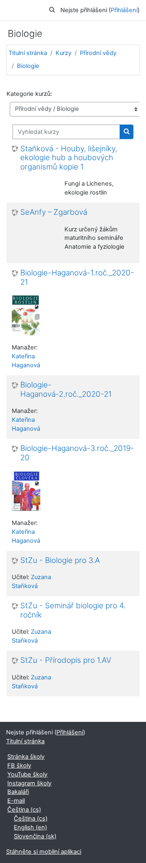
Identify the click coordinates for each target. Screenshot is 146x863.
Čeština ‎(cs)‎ (24, 809)
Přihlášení (124, 10)
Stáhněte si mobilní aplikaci (43, 851)
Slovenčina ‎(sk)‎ (35, 836)
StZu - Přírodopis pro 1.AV (65, 660)
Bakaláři (18, 791)
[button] (52, 10)
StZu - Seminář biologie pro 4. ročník (73, 610)
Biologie (28, 66)
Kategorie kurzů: (29, 93)
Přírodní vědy (98, 53)
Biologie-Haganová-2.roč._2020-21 (66, 390)
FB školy (19, 765)
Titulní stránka (28, 53)
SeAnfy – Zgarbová (53, 212)
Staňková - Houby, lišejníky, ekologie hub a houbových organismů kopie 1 (68, 157)
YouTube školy (27, 774)
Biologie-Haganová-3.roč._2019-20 (77, 453)
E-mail (16, 800)
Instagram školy (29, 783)
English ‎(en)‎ (30, 827)
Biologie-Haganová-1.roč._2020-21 (77, 278)
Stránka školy (26, 756)
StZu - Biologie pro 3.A (60, 560)
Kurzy (63, 53)
